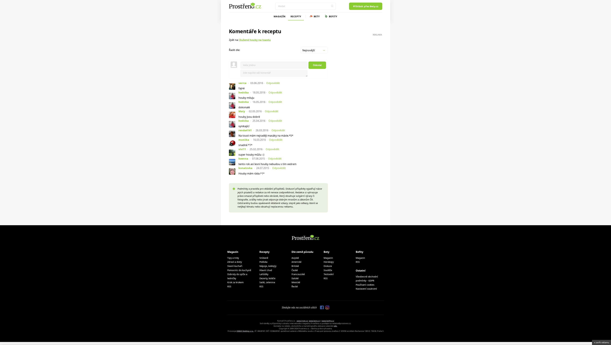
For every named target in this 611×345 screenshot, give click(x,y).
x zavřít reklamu (601, 342)
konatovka (245, 168)
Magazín (279, 16)
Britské (295, 266)
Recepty (296, 16)
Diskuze (328, 266)
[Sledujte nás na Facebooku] (321, 307)
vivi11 (242, 149)
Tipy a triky (233, 257)
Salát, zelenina (267, 282)
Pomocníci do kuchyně (239, 270)
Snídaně (263, 257)
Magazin (328, 257)
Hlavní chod (265, 270)
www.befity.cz (328, 321)
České (295, 270)
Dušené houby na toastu (255, 40)
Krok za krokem (235, 282)
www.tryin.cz (302, 321)
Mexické (296, 282)
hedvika (243, 92)
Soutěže (328, 270)
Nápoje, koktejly (267, 266)
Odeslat (317, 65)
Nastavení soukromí (366, 288)
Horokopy (329, 261)
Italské (295, 278)
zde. (335, 326)
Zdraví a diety (234, 261)
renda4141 (245, 130)
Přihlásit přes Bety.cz (365, 6)
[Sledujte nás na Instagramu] (326, 307)
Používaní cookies (365, 284)
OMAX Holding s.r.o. (245, 331)
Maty (241, 111)
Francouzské (298, 274)
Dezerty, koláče (267, 278)
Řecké (295, 286)
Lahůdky (263, 274)
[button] (332, 6)
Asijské (295, 257)
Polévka (263, 261)
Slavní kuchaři (234, 266)
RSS (229, 286)
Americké (296, 261)
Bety (316, 16)
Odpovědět (273, 83)
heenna (243, 158)
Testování (329, 274)
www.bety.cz (314, 321)
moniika (243, 140)
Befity (332, 16)
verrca (242, 83)
